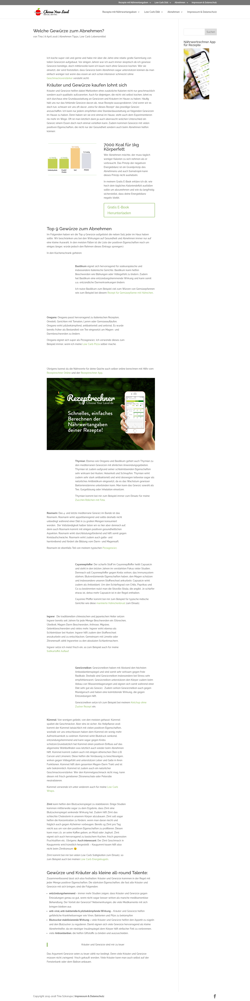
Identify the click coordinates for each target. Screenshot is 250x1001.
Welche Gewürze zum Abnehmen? (68, 30)
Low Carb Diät (161, 3)
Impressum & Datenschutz (204, 3)
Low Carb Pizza (91, 344)
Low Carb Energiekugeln (94, 859)
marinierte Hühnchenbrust (110, 603)
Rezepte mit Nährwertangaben (133, 3)
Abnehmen (180, 3)
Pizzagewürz (110, 548)
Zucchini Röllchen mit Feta (90, 500)
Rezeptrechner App (91, 372)
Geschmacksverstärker (60, 78)
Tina (40, 36)
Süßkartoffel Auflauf (58, 651)
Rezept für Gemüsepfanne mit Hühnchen (130, 292)
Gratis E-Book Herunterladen (119, 210)
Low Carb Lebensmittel (93, 36)
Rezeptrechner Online (59, 372)
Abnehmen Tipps (68, 36)
